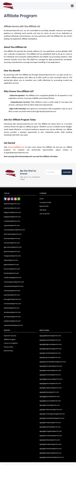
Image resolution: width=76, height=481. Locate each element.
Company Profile (45, 202)
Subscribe (67, 172)
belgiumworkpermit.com (12, 212)
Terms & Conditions (11, 343)
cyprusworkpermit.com (12, 225)
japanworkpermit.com (11, 265)
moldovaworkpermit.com (12, 278)
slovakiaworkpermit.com (12, 312)
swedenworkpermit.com (12, 321)
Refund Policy (8, 351)
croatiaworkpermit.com (12, 221)
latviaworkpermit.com (11, 273)
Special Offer (44, 206)
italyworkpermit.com (11, 260)
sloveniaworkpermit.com (12, 317)
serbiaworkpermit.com (11, 308)
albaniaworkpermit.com (12, 204)
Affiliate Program (10, 339)
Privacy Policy (8, 347)
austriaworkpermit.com (12, 208)
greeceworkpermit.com (12, 251)
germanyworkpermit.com (13, 247)
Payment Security (10, 336)
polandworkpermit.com (12, 295)
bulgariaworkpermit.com (12, 217)
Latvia (41, 199)
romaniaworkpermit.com (12, 304)
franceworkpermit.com (12, 243)
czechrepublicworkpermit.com (14, 230)
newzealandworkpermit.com (14, 286)
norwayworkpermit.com (12, 291)
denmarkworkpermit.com (12, 234)
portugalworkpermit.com (12, 299)
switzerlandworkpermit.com (13, 325)
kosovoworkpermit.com (12, 269)
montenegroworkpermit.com (14, 282)
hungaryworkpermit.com (12, 256)
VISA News (42, 210)
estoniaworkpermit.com (12, 238)
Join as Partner (44, 214)
